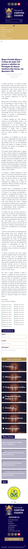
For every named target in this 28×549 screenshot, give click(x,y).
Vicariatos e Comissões (6, 31)
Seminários (11, 527)
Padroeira (11, 523)
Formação (3, 33)
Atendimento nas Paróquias (7, 29)
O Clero (10, 521)
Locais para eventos (14, 531)
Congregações (12, 525)
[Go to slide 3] (13, 502)
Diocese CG (3, 27)
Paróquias (11, 529)
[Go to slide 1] (11, 502)
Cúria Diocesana (13, 520)
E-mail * (4, 340)
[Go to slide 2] (12, 502)
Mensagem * (5, 347)
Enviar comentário (14, 359)
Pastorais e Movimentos (6, 38)
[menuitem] (14, 28)
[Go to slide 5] (16, 502)
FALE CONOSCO (14, 539)
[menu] (14, 33)
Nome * (4, 334)
